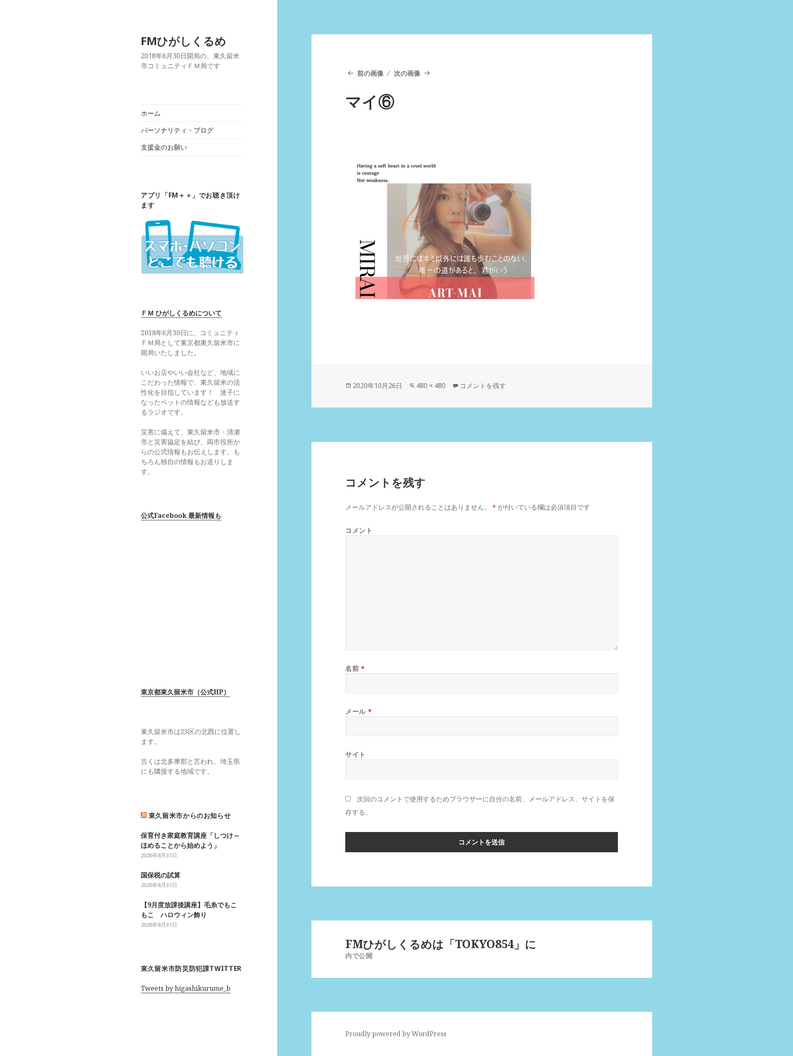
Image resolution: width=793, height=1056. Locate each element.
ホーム (151, 113)
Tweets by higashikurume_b (185, 988)
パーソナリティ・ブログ (177, 130)
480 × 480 (431, 385)
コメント (359, 530)
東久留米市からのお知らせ (190, 815)
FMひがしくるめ (183, 40)
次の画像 (407, 73)
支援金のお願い (164, 147)
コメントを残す (483, 385)
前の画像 (370, 73)
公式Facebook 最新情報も (181, 515)
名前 (355, 668)
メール (358, 711)
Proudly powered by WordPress (395, 1033)
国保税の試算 (160, 875)
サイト (355, 754)
